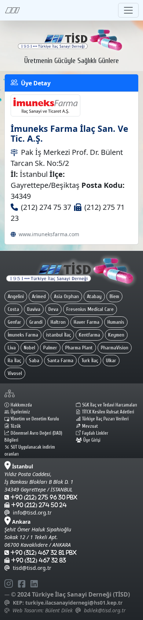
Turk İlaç (89, 360)
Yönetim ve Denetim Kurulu (35, 419)
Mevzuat (90, 426)
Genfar (14, 322)
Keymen (116, 335)
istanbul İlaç (58, 335)
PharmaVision (114, 348)
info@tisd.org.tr (32, 512)
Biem (114, 296)
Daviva (33, 309)
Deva (53, 309)
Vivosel (15, 373)
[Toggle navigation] (128, 10)
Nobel (29, 348)
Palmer (50, 348)
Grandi (36, 322)
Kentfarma (89, 335)
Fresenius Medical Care (90, 309)
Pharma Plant (79, 348)
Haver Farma (86, 322)
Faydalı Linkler (95, 433)
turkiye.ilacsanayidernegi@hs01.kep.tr (73, 602)
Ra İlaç (14, 360)
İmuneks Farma (23, 335)
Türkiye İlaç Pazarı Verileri (105, 419)
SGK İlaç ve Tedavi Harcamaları (109, 405)
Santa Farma (60, 360)
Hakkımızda (21, 405)
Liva (12, 348)
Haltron (58, 322)
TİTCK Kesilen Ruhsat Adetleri (108, 412)
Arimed (39, 296)
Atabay (94, 296)
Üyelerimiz (20, 412)
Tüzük (16, 426)
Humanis (115, 322)
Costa (13, 309)
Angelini (16, 296)
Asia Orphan (66, 296)
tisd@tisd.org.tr (32, 567)
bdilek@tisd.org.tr (105, 610)
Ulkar (111, 360)
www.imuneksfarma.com (49, 234)
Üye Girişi (91, 440)
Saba (34, 360)
